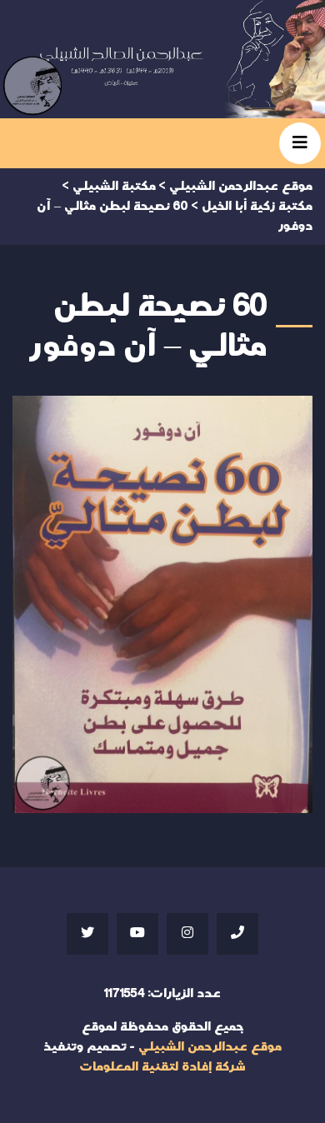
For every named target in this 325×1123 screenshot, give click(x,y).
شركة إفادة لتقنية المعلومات (162, 1067)
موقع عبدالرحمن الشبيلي (210, 1047)
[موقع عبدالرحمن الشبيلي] (162, 59)
